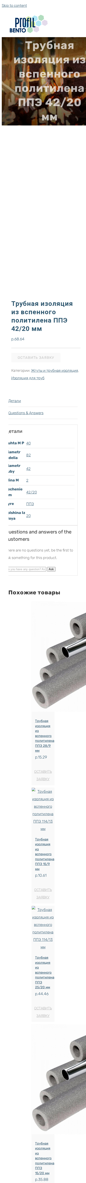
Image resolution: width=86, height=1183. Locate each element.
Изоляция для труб (28, 378)
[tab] (43, 401)
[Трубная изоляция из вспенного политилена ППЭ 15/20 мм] (43, 1080)
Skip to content (14, 5)
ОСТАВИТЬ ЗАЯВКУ (36, 358)
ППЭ (30, 504)
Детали (14, 401)
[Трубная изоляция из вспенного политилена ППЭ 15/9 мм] (43, 810)
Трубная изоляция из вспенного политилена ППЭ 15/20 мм (44, 1158)
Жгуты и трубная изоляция (54, 370)
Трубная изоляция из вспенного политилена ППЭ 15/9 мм (44, 854)
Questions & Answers (25, 413)
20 (28, 515)
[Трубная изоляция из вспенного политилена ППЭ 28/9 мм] (43, 658)
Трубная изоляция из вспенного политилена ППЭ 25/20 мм (44, 972)
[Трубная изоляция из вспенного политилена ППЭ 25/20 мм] (43, 928)
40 (28, 443)
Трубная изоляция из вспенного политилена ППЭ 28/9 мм (44, 736)
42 (28, 468)
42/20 (31, 492)
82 (28, 455)
